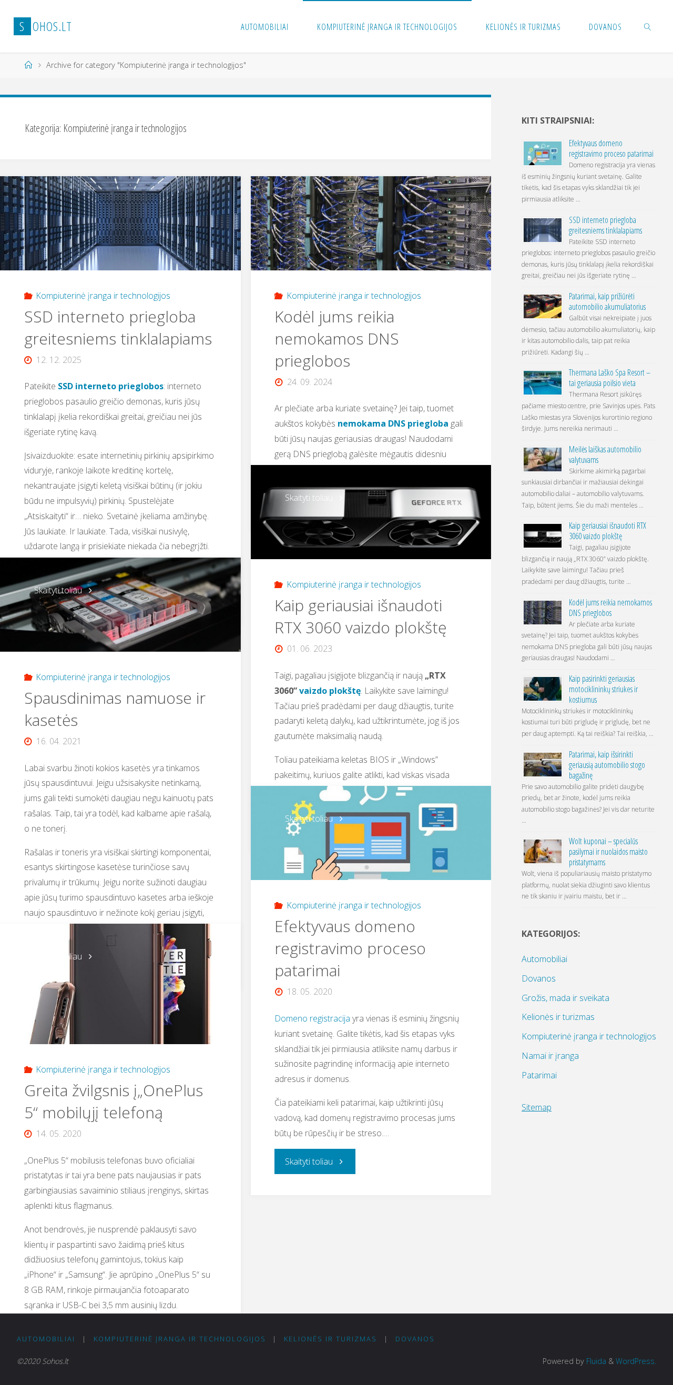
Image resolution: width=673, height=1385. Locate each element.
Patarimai (539, 1075)
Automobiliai (544, 959)
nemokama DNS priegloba (393, 423)
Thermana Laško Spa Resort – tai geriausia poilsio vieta (609, 378)
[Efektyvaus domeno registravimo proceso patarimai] (371, 833)
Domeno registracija (312, 1018)
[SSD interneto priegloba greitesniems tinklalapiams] (120, 223)
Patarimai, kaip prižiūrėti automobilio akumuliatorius (607, 301)
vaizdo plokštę (330, 690)
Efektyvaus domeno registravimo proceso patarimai (350, 948)
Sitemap (537, 1107)
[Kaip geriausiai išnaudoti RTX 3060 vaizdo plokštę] (371, 512)
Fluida (595, 1361)
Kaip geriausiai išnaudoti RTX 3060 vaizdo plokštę (360, 616)
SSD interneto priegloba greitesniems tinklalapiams (118, 327)
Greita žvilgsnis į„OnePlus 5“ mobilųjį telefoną (113, 1101)
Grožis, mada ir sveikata (565, 998)
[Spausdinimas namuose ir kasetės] (120, 605)
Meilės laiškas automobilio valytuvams (605, 454)
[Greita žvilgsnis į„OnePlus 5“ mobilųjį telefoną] (120, 984)
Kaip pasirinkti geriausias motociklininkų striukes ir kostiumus (603, 689)
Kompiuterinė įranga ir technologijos (103, 295)
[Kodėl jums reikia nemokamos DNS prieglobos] (371, 223)
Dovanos (539, 978)
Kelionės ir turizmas (558, 1017)
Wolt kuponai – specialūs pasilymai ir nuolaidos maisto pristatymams (608, 851)
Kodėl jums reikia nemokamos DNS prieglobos (336, 338)
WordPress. (636, 1361)
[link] (647, 26)
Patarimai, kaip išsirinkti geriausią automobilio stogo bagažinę (607, 765)
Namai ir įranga (550, 1056)
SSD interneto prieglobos (111, 386)
